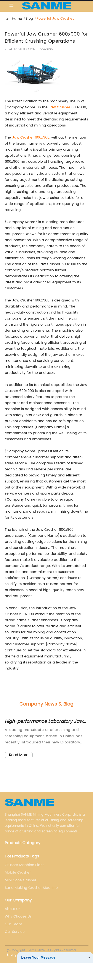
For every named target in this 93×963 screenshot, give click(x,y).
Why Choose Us (18, 916)
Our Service (15, 932)
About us (12, 909)
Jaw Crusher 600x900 (31, 137)
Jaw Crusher (59, 107)
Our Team (13, 924)
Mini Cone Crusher (20, 880)
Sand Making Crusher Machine (31, 887)
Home (17, 19)
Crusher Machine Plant (24, 865)
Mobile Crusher (18, 872)
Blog (29, 18)
